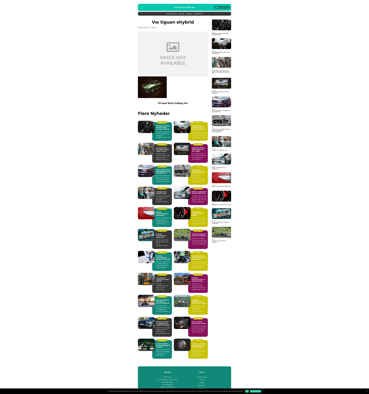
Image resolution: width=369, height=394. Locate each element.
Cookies (189, 14)
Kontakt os (198, 14)
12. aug (162, 122)
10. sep (198, 230)
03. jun (198, 340)
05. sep (162, 296)
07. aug (198, 122)
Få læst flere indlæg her (173, 103)
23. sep (162, 230)
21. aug (198, 318)
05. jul (162, 144)
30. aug (162, 318)
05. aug (162, 340)
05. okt (198, 188)
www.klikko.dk (169, 387)
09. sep (162, 252)
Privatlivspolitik (255, 391)
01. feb (198, 166)
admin (153, 27)
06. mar (162, 166)
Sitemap (202, 388)
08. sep (162, 274)
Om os (181, 14)
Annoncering (171, 14)
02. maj (198, 144)
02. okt (162, 209)
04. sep (198, 296)
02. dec (162, 188)
